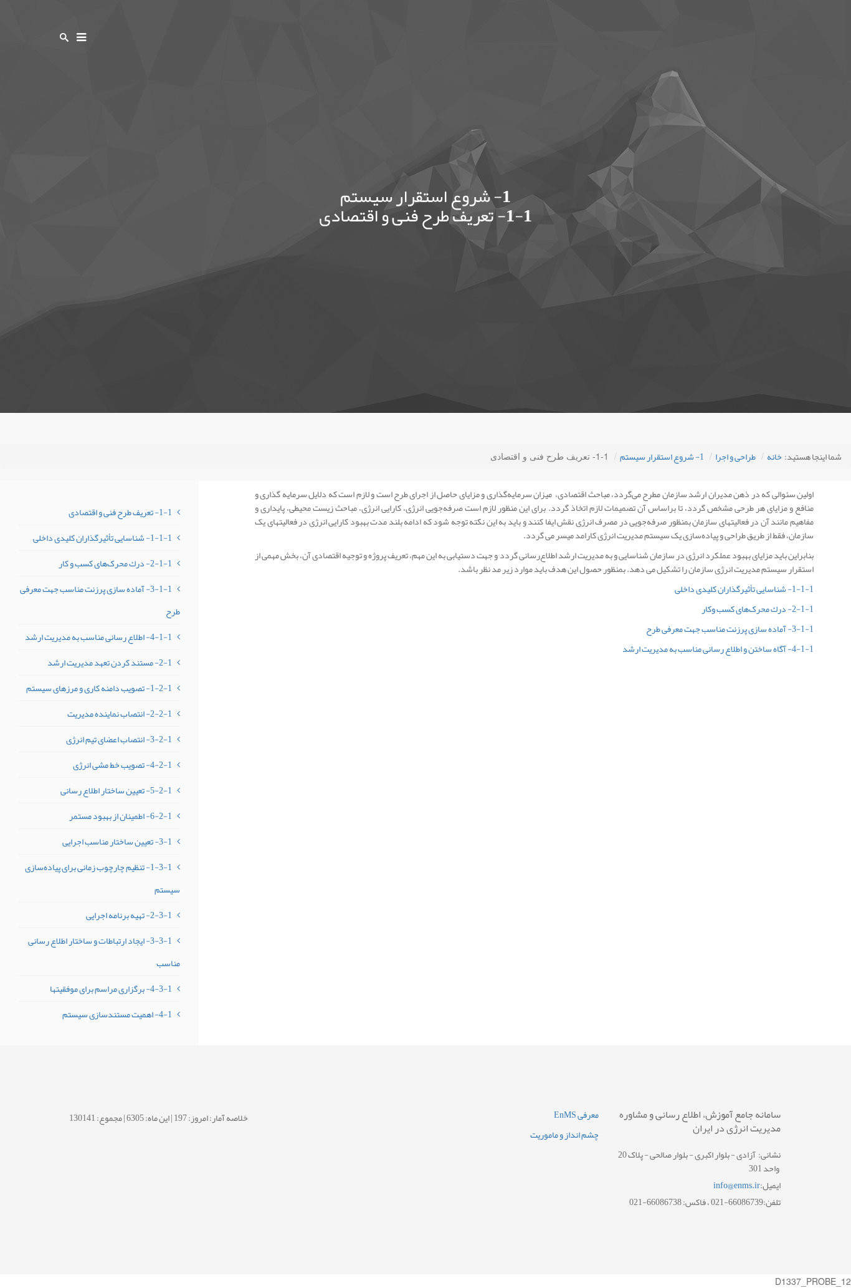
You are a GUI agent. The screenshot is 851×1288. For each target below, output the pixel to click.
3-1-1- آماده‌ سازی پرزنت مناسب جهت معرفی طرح (730, 628)
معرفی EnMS (576, 1114)
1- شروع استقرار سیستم (662, 456)
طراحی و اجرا (735, 456)
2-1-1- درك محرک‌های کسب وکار (757, 608)
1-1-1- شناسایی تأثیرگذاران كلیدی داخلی (744, 589)
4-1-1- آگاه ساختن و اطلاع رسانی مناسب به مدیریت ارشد (718, 648)
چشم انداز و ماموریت (564, 1134)
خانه (774, 456)
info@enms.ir (736, 1185)
